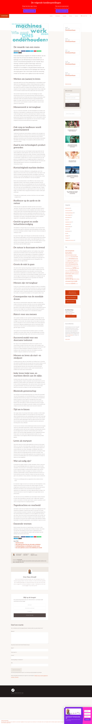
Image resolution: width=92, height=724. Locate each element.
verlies (74, 278)
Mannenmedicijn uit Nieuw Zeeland (72, 131)
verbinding (17, 562)
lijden (78, 268)
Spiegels (67, 235)
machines (42, 560)
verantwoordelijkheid (69, 276)
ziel (77, 283)
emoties (71, 258)
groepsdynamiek (74, 264)
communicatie (69, 255)
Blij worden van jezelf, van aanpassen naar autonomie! (72, 192)
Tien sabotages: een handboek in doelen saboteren (72, 145)
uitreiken (70, 275)
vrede (21, 562)
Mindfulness (67, 231)
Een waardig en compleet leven (72, 161)
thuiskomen (76, 273)
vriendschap (67, 283)
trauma (66, 275)
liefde (75, 268)
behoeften (19, 560)
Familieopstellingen (70, 30)
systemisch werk (69, 273)
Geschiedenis (67, 217)
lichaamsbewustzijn (68, 268)
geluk (36, 560)
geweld (38, 560)
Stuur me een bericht (71, 316)
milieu (14, 562)
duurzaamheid (28, 560)
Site (12, 662)
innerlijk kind (68, 265)
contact (75, 255)
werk (23, 562)
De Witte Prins (4, 15)
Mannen (67, 228)
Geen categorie (68, 215)
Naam (12, 647)
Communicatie (68, 210)
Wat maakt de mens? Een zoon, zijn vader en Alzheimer (28, 544)
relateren (77, 271)
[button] (90, 16)
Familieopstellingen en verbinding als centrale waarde (28, 546)
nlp (77, 270)
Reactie (13, 631)
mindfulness (72, 270)
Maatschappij (19, 559)
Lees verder (67, 339)
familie (76, 258)
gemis (72, 260)
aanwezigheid (69, 250)
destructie (23, 560)
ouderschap (72, 271)
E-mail (12, 655)
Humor (66, 219)
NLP (66, 233)
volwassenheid (69, 281)
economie (33, 560)
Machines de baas (20, 542)
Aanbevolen (67, 208)
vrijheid (73, 283)
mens (45, 560)
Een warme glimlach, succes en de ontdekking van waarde (29, 547)
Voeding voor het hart (69, 240)
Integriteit (67, 224)
